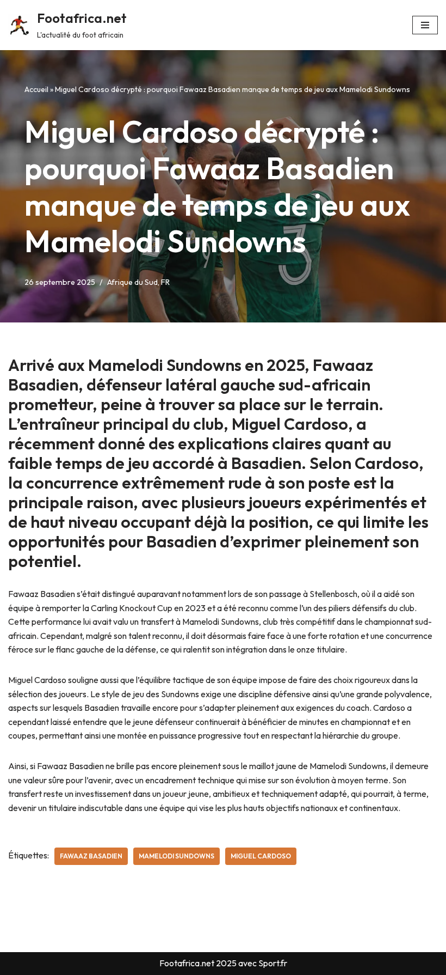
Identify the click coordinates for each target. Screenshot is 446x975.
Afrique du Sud (132, 282)
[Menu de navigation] (425, 25)
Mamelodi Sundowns (176, 856)
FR (165, 282)
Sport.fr (272, 963)
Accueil (36, 89)
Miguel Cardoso (261, 856)
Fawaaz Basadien (91, 856)
